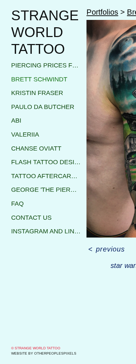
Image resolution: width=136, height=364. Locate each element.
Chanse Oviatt (36, 148)
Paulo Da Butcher (42, 106)
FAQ (17, 203)
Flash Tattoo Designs (46, 162)
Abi (16, 120)
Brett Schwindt (39, 79)
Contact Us (31, 217)
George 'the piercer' (46, 189)
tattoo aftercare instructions (46, 176)
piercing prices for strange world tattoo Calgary (46, 65)
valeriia (25, 134)
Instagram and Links (46, 231)
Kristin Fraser (37, 92)
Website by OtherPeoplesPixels (43, 353)
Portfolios (102, 12)
